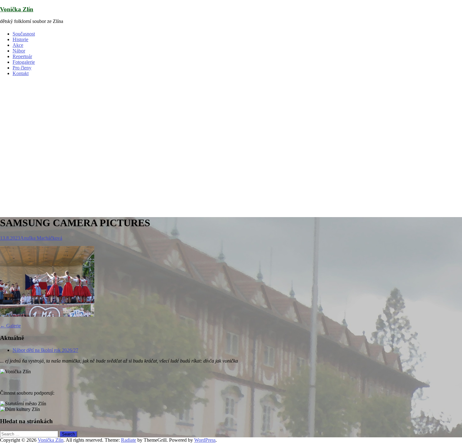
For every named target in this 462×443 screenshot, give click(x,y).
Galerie (10, 325)
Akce (18, 45)
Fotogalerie (24, 62)
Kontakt (21, 73)
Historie (20, 39)
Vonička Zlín (16, 9)
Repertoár (22, 56)
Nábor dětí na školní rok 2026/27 (45, 350)
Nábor (19, 50)
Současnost (24, 33)
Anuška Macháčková (41, 238)
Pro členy (22, 67)
